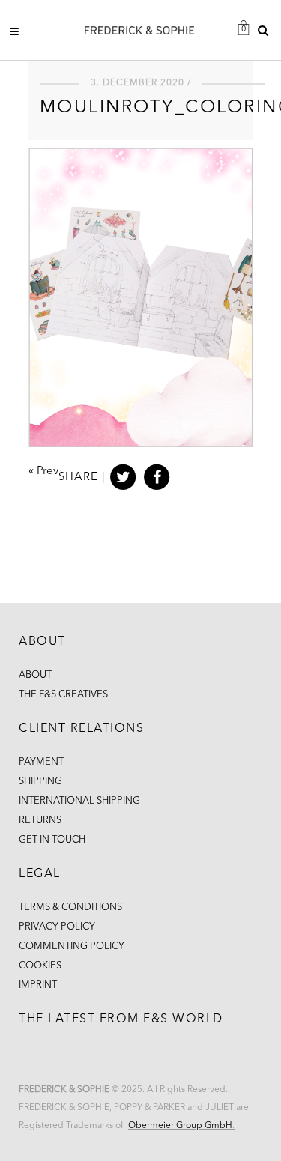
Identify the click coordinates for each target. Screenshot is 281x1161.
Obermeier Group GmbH (180, 1125)
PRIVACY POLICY (57, 927)
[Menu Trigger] (18, 31)
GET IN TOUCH (52, 840)
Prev (47, 471)
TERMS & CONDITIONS (70, 907)
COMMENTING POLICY (71, 946)
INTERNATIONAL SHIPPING (79, 801)
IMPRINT (38, 985)
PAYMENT (41, 762)
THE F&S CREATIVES (63, 695)
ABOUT (35, 675)
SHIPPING (40, 781)
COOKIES (40, 966)
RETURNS (40, 820)
